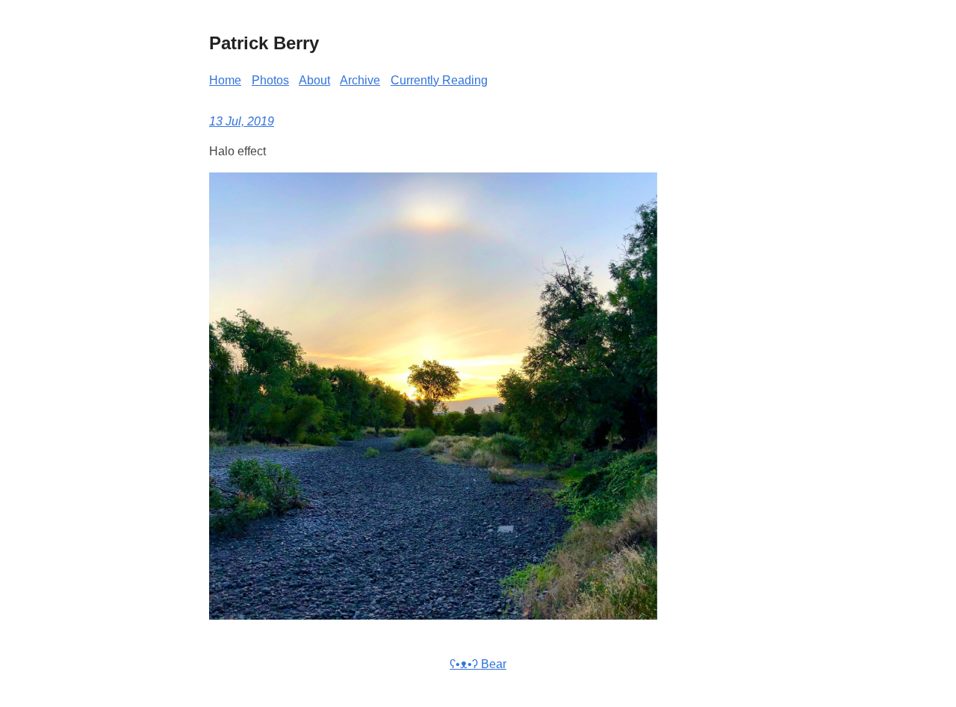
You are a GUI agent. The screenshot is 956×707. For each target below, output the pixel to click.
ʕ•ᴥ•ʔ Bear (478, 664)
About (314, 80)
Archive (360, 80)
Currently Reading (439, 80)
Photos (270, 80)
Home (225, 80)
